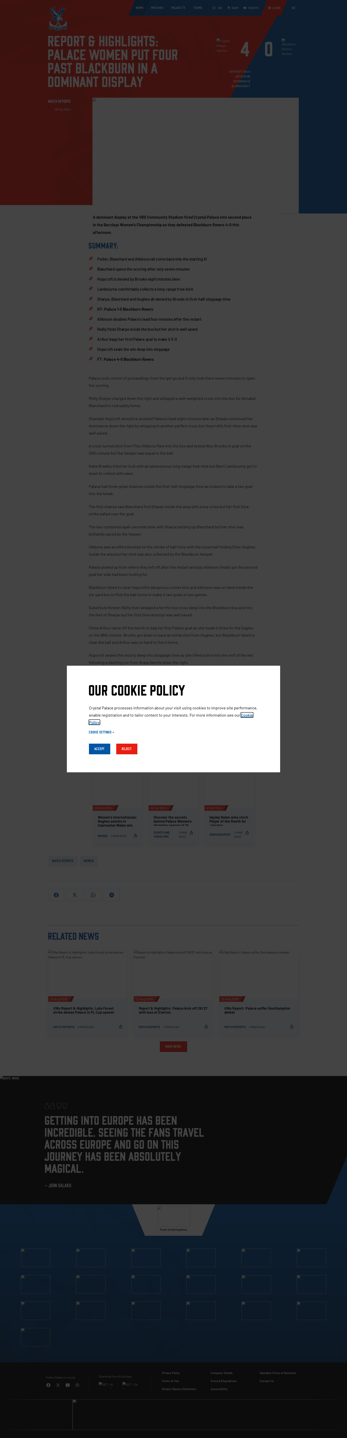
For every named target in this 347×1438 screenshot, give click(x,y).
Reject (127, 749)
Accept (100, 749)
